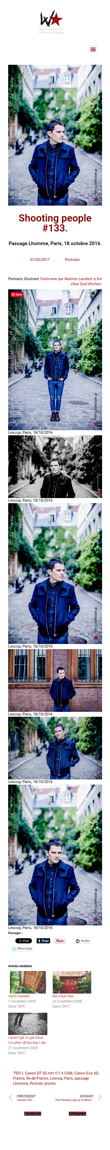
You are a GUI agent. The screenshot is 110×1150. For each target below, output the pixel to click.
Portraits (72, 259)
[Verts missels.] (28, 982)
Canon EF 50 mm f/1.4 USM (48, 1073)
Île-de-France (37, 1078)
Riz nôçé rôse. (63, 996)
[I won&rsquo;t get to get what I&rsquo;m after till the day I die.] (28, 1024)
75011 (18, 1073)
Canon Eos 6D (86, 1073)
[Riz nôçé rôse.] (72, 982)
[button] (93, 49)
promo (50, 1083)
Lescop (56, 1078)
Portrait (36, 1083)
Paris (68, 1078)
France (19, 1078)
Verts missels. (19, 996)
